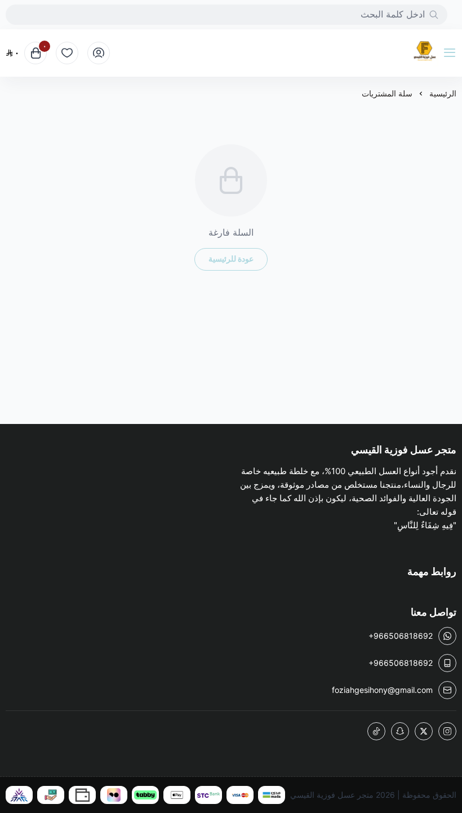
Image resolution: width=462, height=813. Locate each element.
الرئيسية (442, 93)
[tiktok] (376, 731)
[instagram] (447, 731)
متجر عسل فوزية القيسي (332, 794)
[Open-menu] (451, 53)
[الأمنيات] (67, 53)
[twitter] (424, 731)
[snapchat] (400, 731)
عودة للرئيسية (231, 258)
